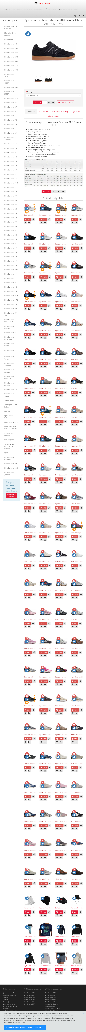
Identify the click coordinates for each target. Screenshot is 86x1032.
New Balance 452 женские (10, 138)
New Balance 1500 (11, 468)
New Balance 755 (10, 235)
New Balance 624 (10, 213)
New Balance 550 (10, 170)
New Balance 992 (10, 278)
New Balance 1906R (9, 82)
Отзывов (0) (43, 112)
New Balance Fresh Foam (9, 320)
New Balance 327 (10, 116)
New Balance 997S (11, 300)
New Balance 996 (10, 291)
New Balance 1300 (11, 57)
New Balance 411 (10, 129)
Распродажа (9, 440)
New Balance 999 (10, 309)
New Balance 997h (11, 296)
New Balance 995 (10, 287)
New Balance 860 (10, 257)
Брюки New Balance (51, 1006)
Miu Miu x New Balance (10, 34)
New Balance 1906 (11, 70)
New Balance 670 (10, 222)
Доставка (76, 112)
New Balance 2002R (9, 93)
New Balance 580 (10, 200)
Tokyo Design (9, 400)
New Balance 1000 (11, 48)
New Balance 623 (10, 209)
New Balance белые (9, 358)
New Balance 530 (10, 165)
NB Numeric (9, 39)
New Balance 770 (10, 239)
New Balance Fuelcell (9, 327)
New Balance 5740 (11, 183)
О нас (30, 9)
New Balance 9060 (11, 270)
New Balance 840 (10, 248)
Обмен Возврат (53, 116)
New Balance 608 (10, 204)
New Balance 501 (10, 152)
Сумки (6, 453)
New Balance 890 (10, 265)
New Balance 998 (10, 304)
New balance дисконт (9, 473)
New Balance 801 (10, 244)
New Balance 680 (10, 226)
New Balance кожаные (9, 377)
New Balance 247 (10, 111)
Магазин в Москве (39, 9)
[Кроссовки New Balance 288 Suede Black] (53, 51)
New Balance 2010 (11, 98)
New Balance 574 (10, 178)
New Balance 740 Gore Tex (10, 27)
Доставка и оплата (22, 9)
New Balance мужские (9, 458)
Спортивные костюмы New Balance (9, 446)
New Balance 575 (10, 187)
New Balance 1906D (9, 75)
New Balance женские (9, 364)
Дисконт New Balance (10, 993)
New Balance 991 (10, 274)
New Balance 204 (10, 103)
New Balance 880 (10, 261)
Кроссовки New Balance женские (10, 427)
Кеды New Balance (11, 422)
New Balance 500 (10, 148)
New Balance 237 (10, 107)
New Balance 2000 (11, 87)
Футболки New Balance (52, 1008)
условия (57, 1020)
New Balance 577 (10, 196)
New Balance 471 (10, 144)
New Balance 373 (10, 120)
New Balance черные (9, 395)
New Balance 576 (10, 191)
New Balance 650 (10, 217)
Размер (29, 92)
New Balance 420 (10, 133)
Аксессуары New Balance (10, 406)
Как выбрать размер (66, 9)
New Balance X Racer (9, 344)
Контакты (6, 1000)
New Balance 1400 (11, 61)
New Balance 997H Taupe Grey (50, 504)
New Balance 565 (10, 174)
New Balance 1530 (11, 65)
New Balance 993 (10, 283)
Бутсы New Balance (8, 417)
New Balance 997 (29, 1004)
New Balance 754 (29, 1000)
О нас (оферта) (7, 1002)
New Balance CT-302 (10, 314)
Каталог (5, 997)
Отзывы (75, 9)
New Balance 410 (10, 124)
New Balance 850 (10, 252)
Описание (31, 112)
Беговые (7, 411)
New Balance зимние (9, 371)
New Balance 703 (10, 231)
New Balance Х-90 (11, 389)
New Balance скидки (9, 384)
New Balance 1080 (11, 52)
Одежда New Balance (9, 434)
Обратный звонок (12, 495)
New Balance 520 (10, 161)
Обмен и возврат (52, 9)
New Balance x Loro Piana (9, 338)
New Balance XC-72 (10, 351)
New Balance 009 (10, 44)
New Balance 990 (10, 464)
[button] (75, 15)
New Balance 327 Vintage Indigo (36, 792)
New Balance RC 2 (11, 333)
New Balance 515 (10, 157)
